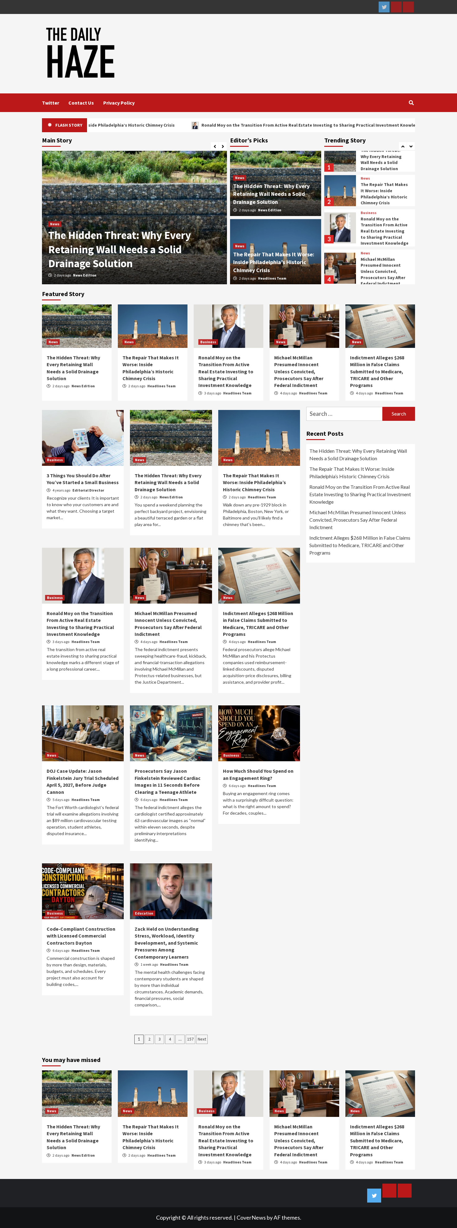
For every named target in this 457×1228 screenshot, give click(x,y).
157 (190, 1039)
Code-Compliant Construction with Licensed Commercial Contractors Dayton (81, 936)
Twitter (50, 103)
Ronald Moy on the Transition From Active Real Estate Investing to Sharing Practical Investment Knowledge (231, 125)
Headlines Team (87, 275)
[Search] (411, 103)
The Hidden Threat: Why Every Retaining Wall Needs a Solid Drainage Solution (271, 193)
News (54, 224)
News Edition (269, 210)
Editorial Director (88, 490)
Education (144, 913)
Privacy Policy (119, 103)
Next (202, 1039)
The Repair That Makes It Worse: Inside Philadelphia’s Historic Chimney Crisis (124, 249)
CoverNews (251, 1217)
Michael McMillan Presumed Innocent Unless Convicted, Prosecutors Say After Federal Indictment (383, 266)
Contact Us (81, 103)
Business (368, 207)
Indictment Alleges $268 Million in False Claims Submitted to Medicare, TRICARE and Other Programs (377, 371)
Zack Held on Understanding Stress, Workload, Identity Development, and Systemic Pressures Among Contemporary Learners (167, 943)
